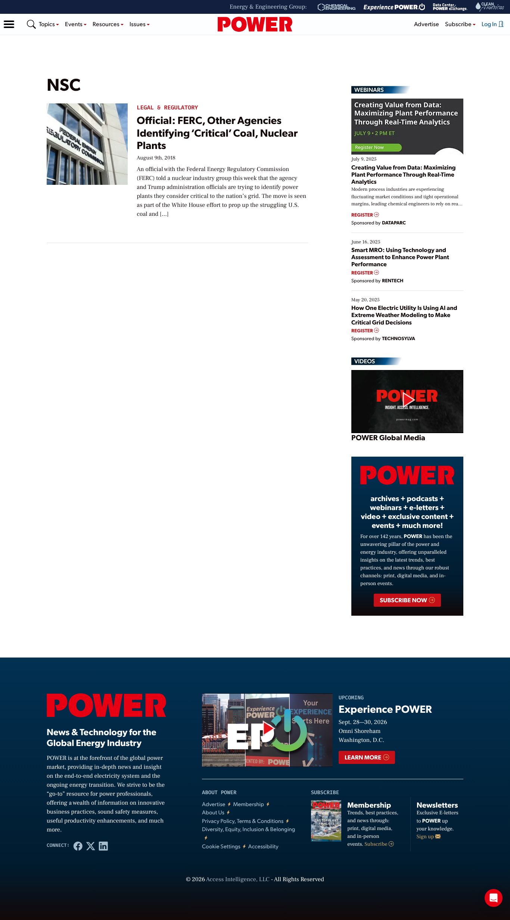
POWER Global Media (388, 437)
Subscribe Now (404, 600)
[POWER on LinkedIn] (103, 846)
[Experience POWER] (394, 7)
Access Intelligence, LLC (238, 879)
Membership (248, 804)
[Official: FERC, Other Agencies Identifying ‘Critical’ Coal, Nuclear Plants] (87, 142)
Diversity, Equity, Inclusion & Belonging (248, 829)
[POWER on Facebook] (78, 846)
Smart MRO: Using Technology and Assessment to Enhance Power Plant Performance (400, 257)
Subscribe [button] (459, 24)
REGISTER (362, 215)
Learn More (363, 757)
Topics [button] (47, 24)
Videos (364, 361)
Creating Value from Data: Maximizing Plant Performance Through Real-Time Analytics (403, 174)
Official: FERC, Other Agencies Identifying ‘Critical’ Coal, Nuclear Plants (217, 132)
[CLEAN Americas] (490, 7)
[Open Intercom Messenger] (494, 898)
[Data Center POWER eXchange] (450, 7)
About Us (213, 812)
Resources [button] (107, 24)
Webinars (369, 90)
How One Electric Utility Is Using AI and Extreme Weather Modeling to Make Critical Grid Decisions (404, 315)
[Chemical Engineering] (336, 7)
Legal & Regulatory (167, 108)
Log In (490, 24)
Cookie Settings (221, 846)
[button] (9, 24)
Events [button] (74, 24)
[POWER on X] (91, 846)
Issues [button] (138, 24)
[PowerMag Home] (255, 24)
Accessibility (263, 846)
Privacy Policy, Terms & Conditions (242, 820)
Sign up (426, 836)
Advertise (426, 24)
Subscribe (377, 844)
